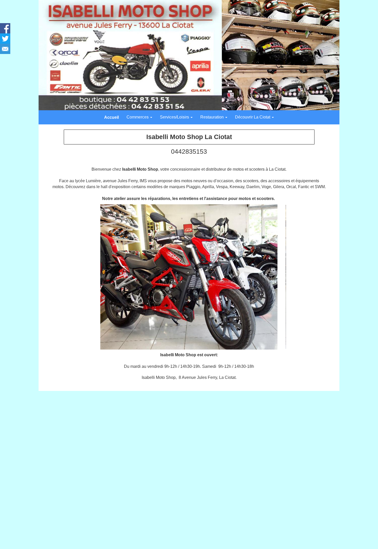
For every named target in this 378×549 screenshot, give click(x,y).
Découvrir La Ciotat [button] (253, 117)
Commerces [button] (138, 117)
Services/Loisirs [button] (175, 117)
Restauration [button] (212, 117)
